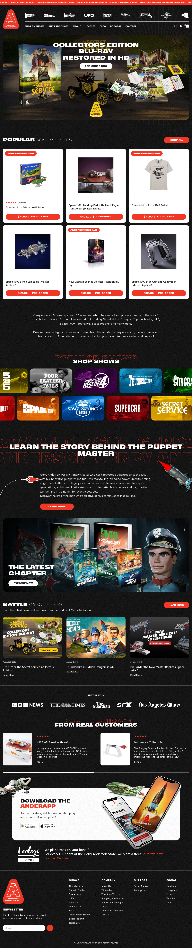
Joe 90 (72, 910)
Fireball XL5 (75, 906)
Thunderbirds (76, 886)
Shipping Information (112, 898)
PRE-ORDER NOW (66, 2)
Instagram (171, 890)
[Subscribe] (50, 928)
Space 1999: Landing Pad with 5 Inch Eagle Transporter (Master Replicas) (94, 207)
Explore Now (23, 583)
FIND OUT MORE (168, 2)
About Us (106, 886)
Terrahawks (75, 922)
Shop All (176, 139)
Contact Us (107, 914)
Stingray (73, 902)
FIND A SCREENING (114, 2)
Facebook (171, 886)
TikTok (169, 902)
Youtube (170, 898)
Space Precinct (76, 918)
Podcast (170, 894)
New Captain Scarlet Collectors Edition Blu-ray (94, 283)
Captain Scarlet (77, 890)
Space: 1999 (75, 894)
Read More (176, 604)
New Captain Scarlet (79, 914)
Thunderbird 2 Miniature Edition (25, 207)
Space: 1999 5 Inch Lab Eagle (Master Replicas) (27, 283)
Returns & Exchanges (112, 902)
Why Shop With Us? (111, 894)
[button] (79, 26)
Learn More (57, 506)
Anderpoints (140, 890)
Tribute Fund (108, 890)
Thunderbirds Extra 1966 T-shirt (150, 205)
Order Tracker (141, 886)
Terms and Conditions (112, 910)
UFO (71, 898)
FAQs (104, 906)
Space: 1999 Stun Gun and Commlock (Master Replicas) (154, 283)
